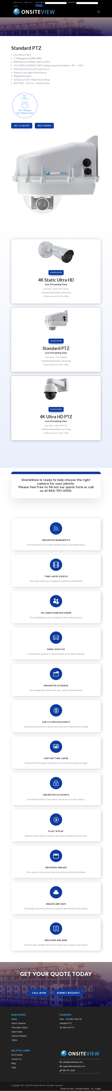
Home (14, 1019)
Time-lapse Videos (19, 1027)
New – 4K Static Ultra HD (71, 1019)
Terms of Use (66, 1088)
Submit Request (68, 993)
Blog (13, 1063)
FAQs (13, 1067)
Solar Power (16, 1031)
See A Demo (44, 125)
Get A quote (22, 125)
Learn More (56, 272)
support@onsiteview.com (73, 1066)
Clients (14, 1040)
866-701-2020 (60, 491)
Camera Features (19, 1035)
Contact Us (16, 1059)
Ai (92, 1088)
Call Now (39, 993)
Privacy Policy (82, 1088)
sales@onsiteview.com (72, 1062)
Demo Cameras (18, 1023)
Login (98, 1088)
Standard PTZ (66, 1023)
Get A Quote (17, 1054)
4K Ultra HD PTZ (67, 1027)
